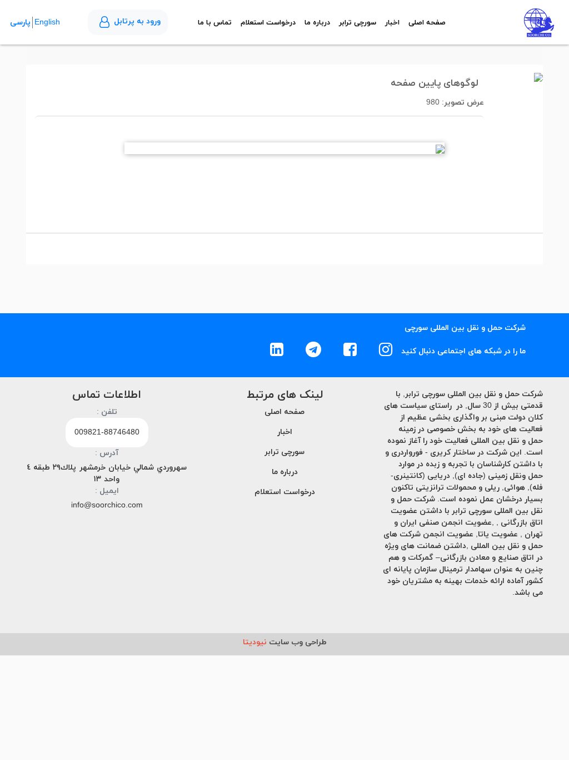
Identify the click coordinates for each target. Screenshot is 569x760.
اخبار (392, 23)
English (47, 22)
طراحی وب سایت (285, 642)
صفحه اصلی (427, 23)
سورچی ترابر (357, 23)
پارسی (20, 22)
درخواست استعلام (268, 23)
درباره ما (317, 23)
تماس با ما (215, 23)
